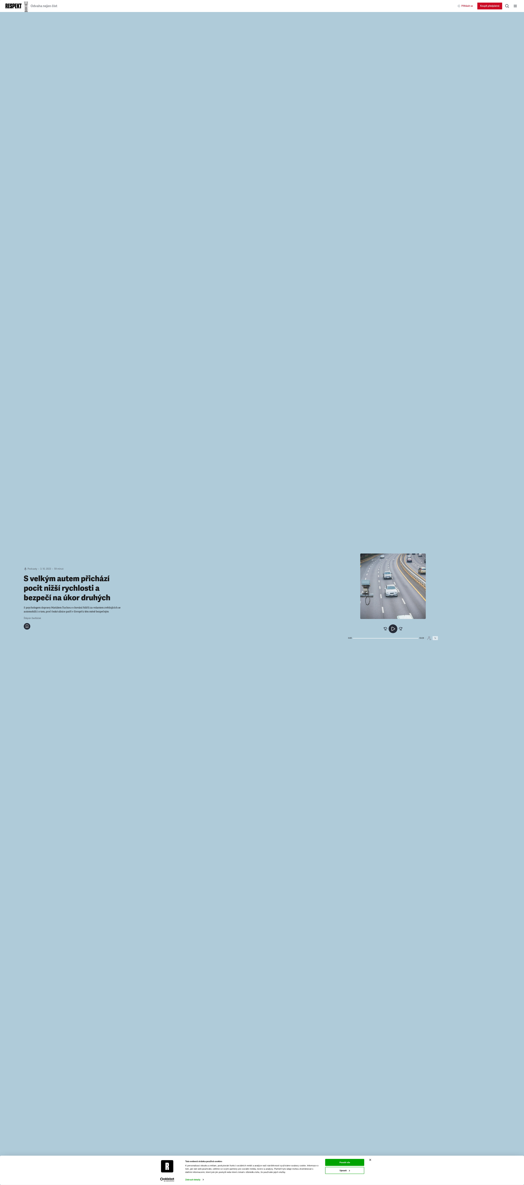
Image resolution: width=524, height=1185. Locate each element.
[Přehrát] (393, 628)
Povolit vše (345, 1162)
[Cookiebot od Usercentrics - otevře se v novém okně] (167, 1180)
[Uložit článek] (27, 626)
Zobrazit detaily (192, 1179)
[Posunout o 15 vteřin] (400, 629)
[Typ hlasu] (429, 638)
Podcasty (32, 568)
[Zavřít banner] (370, 1160)
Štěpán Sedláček (32, 618)
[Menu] (515, 6)
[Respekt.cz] (13, 6)
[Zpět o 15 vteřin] (385, 629)
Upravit (343, 1170)
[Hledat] (507, 6)
